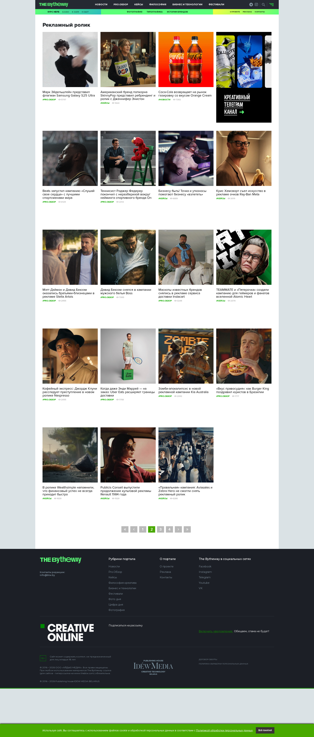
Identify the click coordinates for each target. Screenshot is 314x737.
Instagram (205, 572)
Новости (101, 4)
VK (200, 588)
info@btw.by (47, 575)
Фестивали (216, 4)
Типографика (155, 12)
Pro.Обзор (121, 4)
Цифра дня (115, 604)
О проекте (235, 12)
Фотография (134, 12)
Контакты (260, 12)
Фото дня (114, 599)
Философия (157, 4)
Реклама (247, 12)
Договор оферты (208, 659)
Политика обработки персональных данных (223, 664)
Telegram (205, 577)
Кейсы (138, 4)
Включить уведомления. (216, 631)
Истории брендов (177, 12)
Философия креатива (122, 582)
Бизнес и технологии (187, 4)
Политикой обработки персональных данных (224, 730)
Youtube (204, 582)
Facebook (205, 566)
